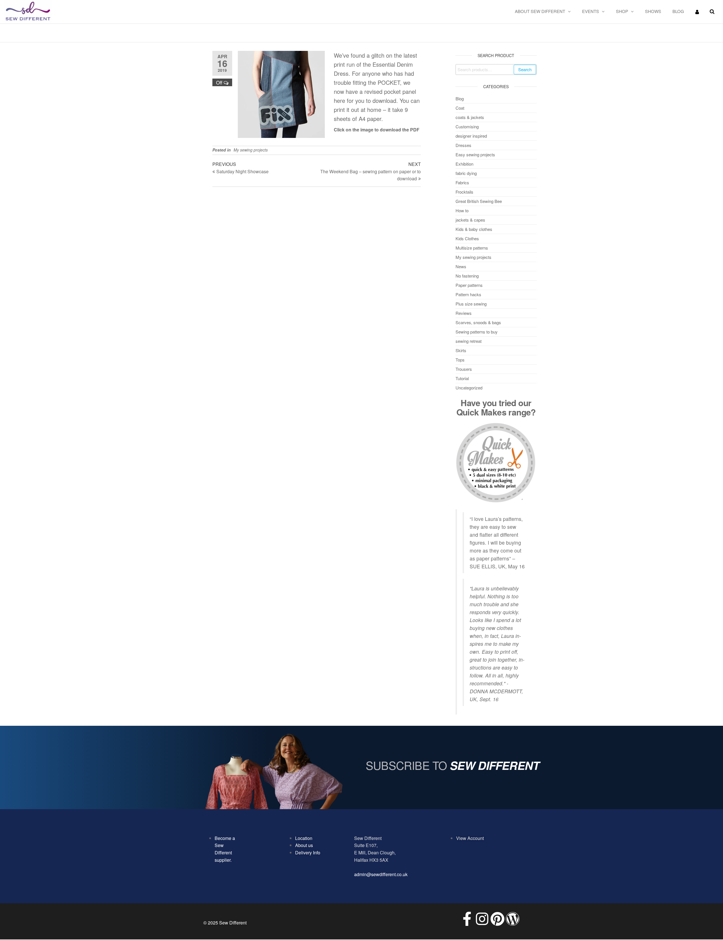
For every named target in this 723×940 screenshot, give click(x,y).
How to (462, 210)
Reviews (464, 313)
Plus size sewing (471, 304)
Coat (460, 108)
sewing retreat (469, 341)
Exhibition (464, 164)
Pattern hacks (468, 294)
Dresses (463, 145)
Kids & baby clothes (474, 229)
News (461, 266)
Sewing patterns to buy (477, 332)
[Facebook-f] (467, 919)
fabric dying (466, 173)
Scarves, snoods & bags (478, 322)
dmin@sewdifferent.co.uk (382, 874)
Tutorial (462, 378)
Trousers (464, 369)
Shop (622, 11)
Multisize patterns (472, 248)
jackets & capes (470, 220)
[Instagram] (482, 919)
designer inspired (471, 136)
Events (590, 11)
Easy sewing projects (475, 154)
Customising (467, 126)
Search (525, 69)
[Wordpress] (513, 919)
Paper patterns (469, 285)
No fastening (467, 276)
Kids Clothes (467, 238)
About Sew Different (540, 11)
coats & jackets (470, 117)
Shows (653, 11)
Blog (678, 11)
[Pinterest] (497, 919)
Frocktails (464, 192)
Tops (460, 360)
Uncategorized (469, 388)
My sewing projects (251, 150)
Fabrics (462, 182)
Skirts (461, 350)
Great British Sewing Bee (479, 201)
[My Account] (697, 11)
